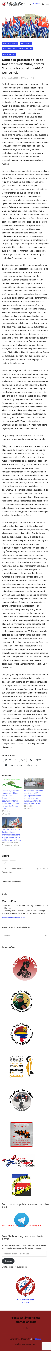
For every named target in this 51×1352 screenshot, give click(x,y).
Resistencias (7, 872)
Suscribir (8, 1261)
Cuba (4, 868)
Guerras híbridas (16, 868)
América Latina (10, 43)
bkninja (38, 1339)
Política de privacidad (25, 1344)
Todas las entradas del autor (13, 918)
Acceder (36, 3)
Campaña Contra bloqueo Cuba (17, 49)
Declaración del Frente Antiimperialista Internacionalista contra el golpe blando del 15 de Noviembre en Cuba (11, 835)
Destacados (8, 54)
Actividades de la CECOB (25, 1301)
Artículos (26, 43)
